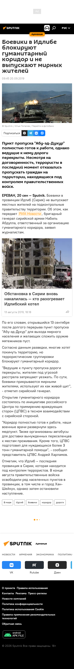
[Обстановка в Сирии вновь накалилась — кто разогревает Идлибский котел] (37, 263)
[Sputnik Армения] (12, 29)
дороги (60, 502)
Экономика (45, 554)
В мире (7, 502)
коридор (46, 502)
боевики (32, 502)
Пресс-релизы (37, 593)
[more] (67, 312)
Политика (65, 554)
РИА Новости (30, 213)
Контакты (8, 593)
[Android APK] (14, 634)
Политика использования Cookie (23, 609)
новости (8, 554)
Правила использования (32, 588)
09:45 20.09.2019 (13, 78)
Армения (25, 554)
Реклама (21, 593)
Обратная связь (12, 624)
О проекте (8, 588)
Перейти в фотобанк (43, 125)
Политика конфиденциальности (22, 604)
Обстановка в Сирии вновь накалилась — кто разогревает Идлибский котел (34, 298)
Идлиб (19, 502)
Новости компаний (14, 598)
